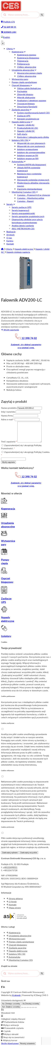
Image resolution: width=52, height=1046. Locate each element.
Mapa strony (14, 907)
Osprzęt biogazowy (17, 944)
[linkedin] (4, 986)
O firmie (12, 901)
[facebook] (1, 986)
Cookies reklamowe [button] (7, 771)
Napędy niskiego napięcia (18, 252)
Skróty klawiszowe (10, 1043)
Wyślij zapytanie (11, 329)
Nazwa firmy (7, 415)
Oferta (9, 248)
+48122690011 (10, 867)
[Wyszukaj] (42, 15)
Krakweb (16, 995)
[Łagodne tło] (36, 1007)
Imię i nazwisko (8, 411)
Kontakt (12, 904)
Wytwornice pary (16, 938)
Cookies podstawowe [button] (8, 696)
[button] (2, 729)
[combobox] (20, 15)
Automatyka (14, 956)
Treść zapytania (9, 441)
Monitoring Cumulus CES (20, 960)
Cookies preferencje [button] (7, 827)
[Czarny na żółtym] (33, 1007)
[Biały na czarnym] (25, 1007)
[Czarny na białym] (30, 1007)
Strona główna (15, 898)
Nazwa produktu (9, 407)
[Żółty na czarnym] (22, 1007)
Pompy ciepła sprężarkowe (21, 941)
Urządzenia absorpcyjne (19, 935)
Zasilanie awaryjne (17, 947)
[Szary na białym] (28, 1007)
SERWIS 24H (9, 32)
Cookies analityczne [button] (7, 723)
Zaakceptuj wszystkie (28, 853)
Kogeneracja (14, 932)
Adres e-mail (7, 419)
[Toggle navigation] (2, 41)
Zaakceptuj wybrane (10, 853)
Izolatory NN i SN (16, 953)
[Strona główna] (2, 248)
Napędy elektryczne (24, 248)
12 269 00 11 (9, 26)
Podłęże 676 (9, 21)
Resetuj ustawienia (27, 1044)
